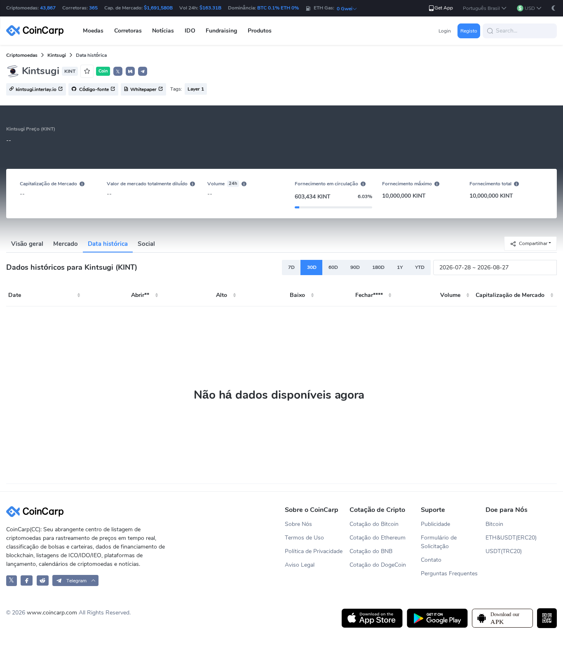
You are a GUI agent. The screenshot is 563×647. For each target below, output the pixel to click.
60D (333, 267)
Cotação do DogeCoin (378, 565)
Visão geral (27, 244)
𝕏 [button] (118, 71)
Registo (468, 31)
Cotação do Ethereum (378, 538)
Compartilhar (533, 243)
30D (312, 267)
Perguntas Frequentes (449, 573)
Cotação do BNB (371, 551)
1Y (400, 267)
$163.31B (210, 8)
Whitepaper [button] (143, 89)
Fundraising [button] (221, 31)
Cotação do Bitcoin (374, 524)
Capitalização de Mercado (510, 295)
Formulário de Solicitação (439, 542)
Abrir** (140, 295)
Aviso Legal (299, 565)
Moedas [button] (93, 31)
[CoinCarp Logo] (37, 30)
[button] (485, 8)
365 (93, 8)
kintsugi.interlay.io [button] (36, 89)
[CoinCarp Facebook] (27, 580)
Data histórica (108, 244)
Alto (221, 295)
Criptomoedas (22, 55)
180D (378, 267)
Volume (450, 295)
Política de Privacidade (313, 551)
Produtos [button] (260, 31)
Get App (443, 8)
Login (445, 31)
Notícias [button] (163, 31)
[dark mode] (553, 8)
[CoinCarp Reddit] (43, 580)
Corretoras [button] (128, 31)
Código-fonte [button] (93, 89)
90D (355, 267)
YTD (420, 267)
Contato (431, 560)
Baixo (297, 295)
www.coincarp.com (52, 613)
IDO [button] (190, 31)
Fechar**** (369, 295)
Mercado (65, 244)
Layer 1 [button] (196, 89)
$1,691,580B (158, 8)
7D (291, 267)
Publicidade (435, 524)
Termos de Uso (304, 538)
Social (146, 244)
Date (14, 295)
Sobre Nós (298, 524)
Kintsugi (56, 55)
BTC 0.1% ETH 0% (278, 8)
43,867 (48, 8)
